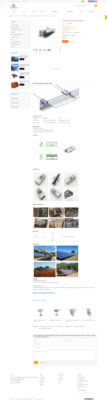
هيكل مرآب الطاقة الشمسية (16, 29)
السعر (80, 32)
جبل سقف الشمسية (14, 24)
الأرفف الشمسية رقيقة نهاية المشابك (45, 326)
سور (12, 39)
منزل (14, 11)
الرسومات (41, 382)
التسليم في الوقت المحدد (71, 27)
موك (69, 30)
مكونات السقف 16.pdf (41, 300)
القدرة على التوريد (72, 28)
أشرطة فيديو (42, 380)
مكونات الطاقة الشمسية (23, 15)
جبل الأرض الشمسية (15, 27)
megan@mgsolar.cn (15, 1)
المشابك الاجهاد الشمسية (58, 326)
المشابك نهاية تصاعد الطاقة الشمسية (45, 328)
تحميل (72, 41)
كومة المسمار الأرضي (15, 36)
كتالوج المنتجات (42, 377)
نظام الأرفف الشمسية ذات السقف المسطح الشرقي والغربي (24, 74)
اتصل (11, 374)
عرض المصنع (70, 11)
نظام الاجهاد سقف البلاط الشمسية (24, 82)
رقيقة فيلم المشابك (68, 326)
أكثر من (21, 59)
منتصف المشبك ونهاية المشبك (34, 15)
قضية (60, 380)
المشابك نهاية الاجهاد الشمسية (78, 326)
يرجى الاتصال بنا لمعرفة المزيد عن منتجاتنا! (44, 292)
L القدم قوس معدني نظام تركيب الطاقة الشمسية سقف (24, 65)
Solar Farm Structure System (17, 34)
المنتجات (23, 11)
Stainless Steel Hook (15, 44)
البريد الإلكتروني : (13, 378)
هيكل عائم (13, 32)
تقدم (36, 362)
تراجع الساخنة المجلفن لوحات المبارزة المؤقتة (24, 56)
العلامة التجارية (65, 23)
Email (65, 41)
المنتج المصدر (67, 25)
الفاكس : (11, 382)
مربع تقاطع (13, 46)
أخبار (41, 11)
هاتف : (11, 380)
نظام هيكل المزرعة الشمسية (83, 384)
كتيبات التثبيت (42, 378)
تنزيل (81, 11)
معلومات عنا (54, 11)
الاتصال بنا (91, 11)
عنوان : (11, 377)
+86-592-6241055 (24, 1)
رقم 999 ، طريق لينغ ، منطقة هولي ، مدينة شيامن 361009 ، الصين (25, 377)
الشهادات (41, 384)
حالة (34, 11)
